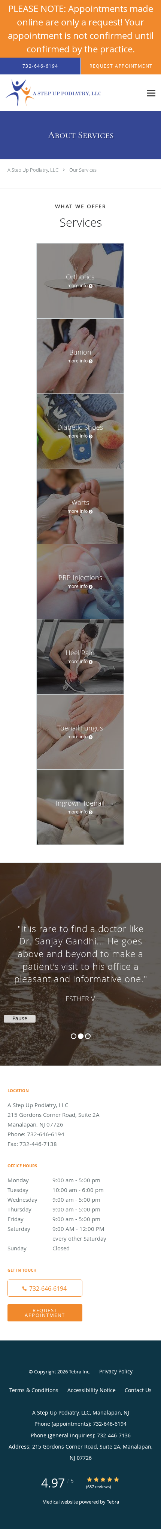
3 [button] (88, 1036)
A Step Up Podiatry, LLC (32, 169)
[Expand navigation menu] (151, 93)
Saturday (61, 1229)
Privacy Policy (116, 1371)
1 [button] (74, 1036)
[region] (80, 956)
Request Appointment (45, 1312)
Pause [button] (19, 1018)
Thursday (53, 1209)
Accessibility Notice (91, 1390)
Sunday (38, 1248)
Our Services (83, 169)
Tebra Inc (79, 1371)
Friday (53, 1219)
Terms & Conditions (33, 1390)
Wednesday (53, 1199)
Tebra (113, 1501)
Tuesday (55, 1190)
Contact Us (138, 1390)
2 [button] (81, 1036)
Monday (53, 1180)
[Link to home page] (71, 93)
